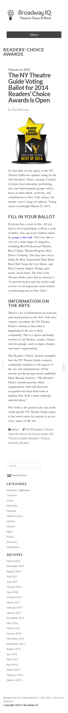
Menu (34, 34)
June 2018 (12, 592)
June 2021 (12, 581)
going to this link (22, 237)
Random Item (19, 475)
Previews (12, 541)
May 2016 (12, 623)
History (11, 521)
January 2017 (14, 612)
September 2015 (16, 643)
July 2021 (12, 576)
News (15, 429)
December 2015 (15, 638)
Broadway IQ (34, 12)
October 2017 (14, 597)
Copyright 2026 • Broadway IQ (20, 704)
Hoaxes (11, 526)
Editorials (12, 505)
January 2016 (14, 633)
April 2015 (12, 664)
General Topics (15, 515)
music (45, 434)
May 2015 (12, 659)
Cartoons (12, 495)
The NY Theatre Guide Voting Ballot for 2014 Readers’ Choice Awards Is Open (29, 87)
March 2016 (13, 628)
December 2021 (15, 566)
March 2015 (13, 669)
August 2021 (14, 571)
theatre (24, 442)
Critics (10, 500)
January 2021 (14, 586)
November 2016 (15, 617)
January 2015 (14, 679)
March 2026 (13, 560)
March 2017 (13, 602)
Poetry (10, 536)
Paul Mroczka (20, 109)
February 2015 (15, 674)
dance (23, 434)
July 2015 (12, 654)
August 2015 (14, 648)
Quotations (13, 547)
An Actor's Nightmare (18, 490)
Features (11, 510)
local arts (34, 434)
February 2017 (15, 607)
